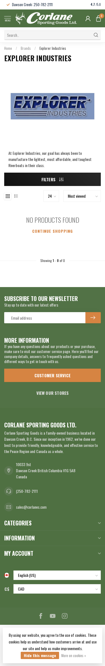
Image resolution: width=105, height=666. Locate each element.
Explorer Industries (52, 48)
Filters (49, 179)
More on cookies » (73, 655)
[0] (98, 18)
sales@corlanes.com (31, 507)
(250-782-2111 (27, 491)
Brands (26, 48)
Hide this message (40, 655)
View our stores (52, 393)
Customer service (52, 375)
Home (8, 48)
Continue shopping (52, 231)
